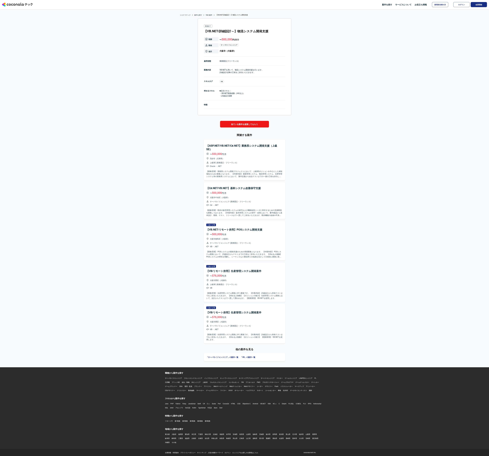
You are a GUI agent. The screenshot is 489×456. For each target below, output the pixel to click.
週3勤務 (192, 421)
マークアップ (299, 386)
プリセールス (250, 382)
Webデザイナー (249, 386)
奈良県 (207, 438)
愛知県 (187, 434)
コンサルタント (234, 382)
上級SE (205, 382)
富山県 (288, 434)
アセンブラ (179, 408)
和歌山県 (214, 438)
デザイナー (269, 386)
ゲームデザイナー (212, 390)
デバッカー (315, 382)
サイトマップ (201, 452)
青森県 (222, 434)
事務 (279, 390)
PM (242, 382)
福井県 (301, 434)
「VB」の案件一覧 (247, 357)
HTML (233, 403)
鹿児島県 (315, 438)
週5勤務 (207, 421)
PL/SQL (291, 403)
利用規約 (176, 452)
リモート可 (169, 421)
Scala (214, 403)
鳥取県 (222, 438)
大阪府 (174, 434)
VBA (269, 403)
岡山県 (235, 438)
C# (204, 403)
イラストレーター (286, 386)
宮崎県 (308, 438)
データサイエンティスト (298, 390)
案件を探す (387, 4)
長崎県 (288, 438)
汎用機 (167, 382)
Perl (219, 403)
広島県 (241, 438)
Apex (215, 408)
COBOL (298, 403)
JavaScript (191, 403)
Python (178, 403)
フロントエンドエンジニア (193, 378)
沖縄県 (167, 442)
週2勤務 (185, 421)
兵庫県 (200, 438)
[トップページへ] (17, 5)
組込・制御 (185, 382)
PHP (172, 403)
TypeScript (202, 408)
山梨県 (308, 434)
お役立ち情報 (421, 4)
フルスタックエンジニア (218, 382)
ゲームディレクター (302, 382)
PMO (258, 382)
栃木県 (268, 434)
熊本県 (294, 438)
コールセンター (270, 390)
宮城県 (235, 434)
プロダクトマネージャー (270, 382)
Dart (220, 408)
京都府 (194, 438)
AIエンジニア (196, 382)
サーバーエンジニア (268, 378)
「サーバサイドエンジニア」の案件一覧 (222, 357)
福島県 (255, 434)
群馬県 (275, 434)
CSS (238, 403)
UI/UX (230, 390)
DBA (180, 386)
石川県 (294, 434)
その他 (174, 442)
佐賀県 (281, 438)
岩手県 (228, 434)
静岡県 (174, 438)
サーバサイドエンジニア (229, 45)
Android (255, 403)
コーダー (260, 386)
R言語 (210, 408)
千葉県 (200, 434)
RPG (309, 403)
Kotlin (194, 408)
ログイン (228, 452)
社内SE (285, 390)
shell (171, 408)
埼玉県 (194, 434)
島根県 (228, 438)
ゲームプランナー (171, 386)
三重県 (180, 438)
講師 (310, 390)
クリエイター (181, 390)
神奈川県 (208, 434)
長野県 (314, 434)
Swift (199, 403)
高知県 (275, 438)
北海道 (215, 434)
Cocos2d (226, 403)
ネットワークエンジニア (228, 378)
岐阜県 (167, 438)
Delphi (284, 403)
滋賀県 (187, 438)
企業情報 (168, 452)
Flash (276, 386)
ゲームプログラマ (287, 382)
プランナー (198, 386)
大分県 (301, 438)
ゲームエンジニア (291, 378)
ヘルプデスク (250, 390)
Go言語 (187, 408)
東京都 (167, 434)
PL (315, 378)
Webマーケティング (220, 386)
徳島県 (255, 438)
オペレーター (239, 390)
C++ (208, 403)
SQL (166, 408)
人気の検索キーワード (215, 452)
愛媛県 (268, 438)
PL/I (304, 403)
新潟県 (281, 434)
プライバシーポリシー (188, 452)
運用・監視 (188, 386)
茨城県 (261, 434)
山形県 (248, 434)
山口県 (248, 438)
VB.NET (263, 403)
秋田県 (241, 434)
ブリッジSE (176, 382)
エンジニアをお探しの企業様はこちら (245, 452)
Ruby (184, 403)
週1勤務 (177, 421)
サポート (260, 390)
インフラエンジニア (211, 378)
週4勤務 (200, 421)
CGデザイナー (170, 390)
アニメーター (310, 386)
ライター (223, 390)
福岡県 (180, 434)
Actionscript (317, 403)
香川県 (261, 438)
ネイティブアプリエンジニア (249, 378)
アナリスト (208, 386)
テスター (280, 378)
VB (222, 81)
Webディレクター (235, 386)
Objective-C (246, 403)
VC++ (275, 403)
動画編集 (191, 390)
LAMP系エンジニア (305, 378)
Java (166, 403)
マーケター (200, 390)
